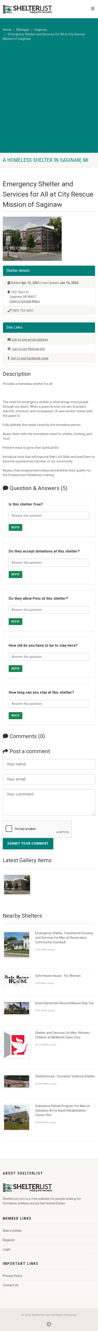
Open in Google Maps (25, 301)
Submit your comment (28, 843)
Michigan (22, 29)
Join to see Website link (28, 349)
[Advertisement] (49, 101)
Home (7, 29)
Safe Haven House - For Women (58, 976)
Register (9, 1240)
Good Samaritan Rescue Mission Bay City (64, 1003)
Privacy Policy (12, 1276)
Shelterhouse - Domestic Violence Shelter (65, 1076)
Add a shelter (12, 1230)
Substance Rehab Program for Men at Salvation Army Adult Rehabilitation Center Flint (62, 1110)
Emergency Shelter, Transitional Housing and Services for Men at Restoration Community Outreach (64, 937)
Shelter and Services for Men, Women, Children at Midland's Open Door (62, 1035)
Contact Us (10, 1285)
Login (6, 1249)
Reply (15, 527)
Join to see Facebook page (29, 358)
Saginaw (40, 29)
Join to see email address (29, 339)
